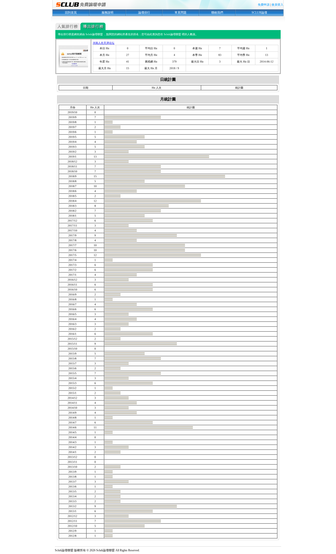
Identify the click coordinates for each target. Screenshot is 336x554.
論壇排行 (144, 12)
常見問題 (180, 12)
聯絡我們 (217, 12)
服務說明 (107, 12)
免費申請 (264, 4)
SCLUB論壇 (259, 12)
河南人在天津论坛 (103, 42)
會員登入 (277, 4)
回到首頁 (71, 12)
